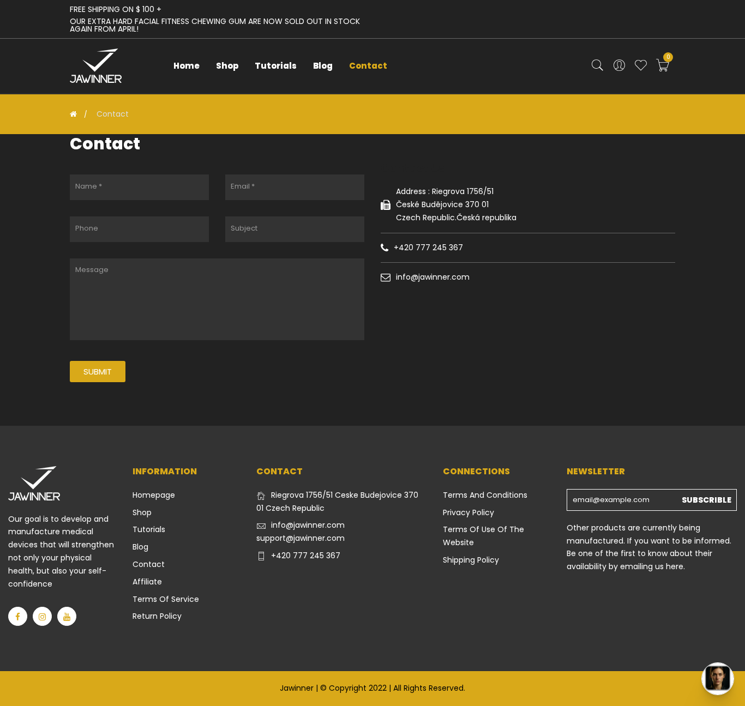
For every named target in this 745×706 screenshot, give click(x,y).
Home (186, 65)
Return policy (157, 616)
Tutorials (276, 65)
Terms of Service (166, 599)
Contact (368, 65)
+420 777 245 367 (305, 555)
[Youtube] (66, 616)
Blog (323, 65)
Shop (227, 65)
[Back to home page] (73, 114)
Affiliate (147, 581)
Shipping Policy (471, 559)
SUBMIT (97, 371)
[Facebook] (17, 616)
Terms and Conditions (485, 495)
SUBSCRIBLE (706, 499)
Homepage (154, 495)
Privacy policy (468, 512)
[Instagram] (42, 616)
